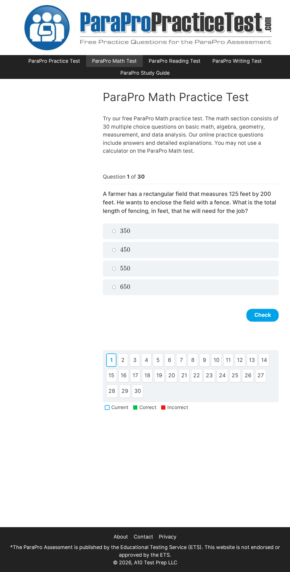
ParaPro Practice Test (54, 61)
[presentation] (125, 231)
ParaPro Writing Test (237, 61)
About (121, 537)
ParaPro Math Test (114, 61)
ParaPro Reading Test (175, 61)
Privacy (167, 537)
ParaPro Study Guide (145, 73)
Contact (143, 537)
